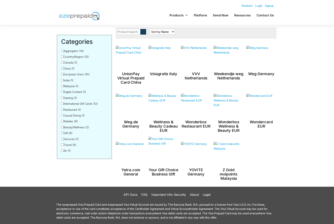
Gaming (70, 98)
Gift (68, 133)
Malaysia (71, 86)
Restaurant (72, 109)
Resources (242, 15)
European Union (77, 74)
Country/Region (76, 56)
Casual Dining (74, 115)
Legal (206, 195)
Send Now (220, 15)
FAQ (144, 195)
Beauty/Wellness (76, 127)
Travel (70, 144)
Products (177, 15)
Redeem (247, 6)
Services (71, 139)
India (68, 80)
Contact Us (265, 15)
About (194, 195)
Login (258, 6)
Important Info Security (168, 195)
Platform (200, 15)
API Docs (130, 195)
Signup (269, 6)
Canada (70, 62)
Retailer (71, 121)
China (69, 68)
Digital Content (75, 92)
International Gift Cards (81, 103)
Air (67, 150)
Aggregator (74, 51)
